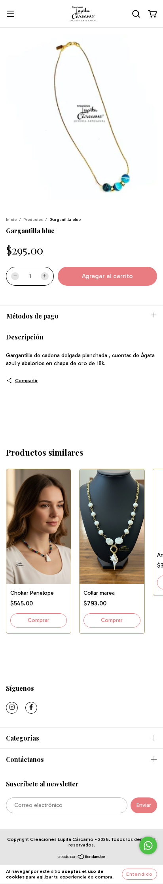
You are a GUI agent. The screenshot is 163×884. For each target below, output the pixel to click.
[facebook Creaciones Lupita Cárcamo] (31, 708)
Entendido (139, 874)
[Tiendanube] (81, 857)
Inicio (11, 219)
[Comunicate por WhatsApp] (148, 845)
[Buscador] (136, 14)
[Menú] (10, 14)
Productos (33, 219)
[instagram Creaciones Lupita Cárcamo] (12, 708)
